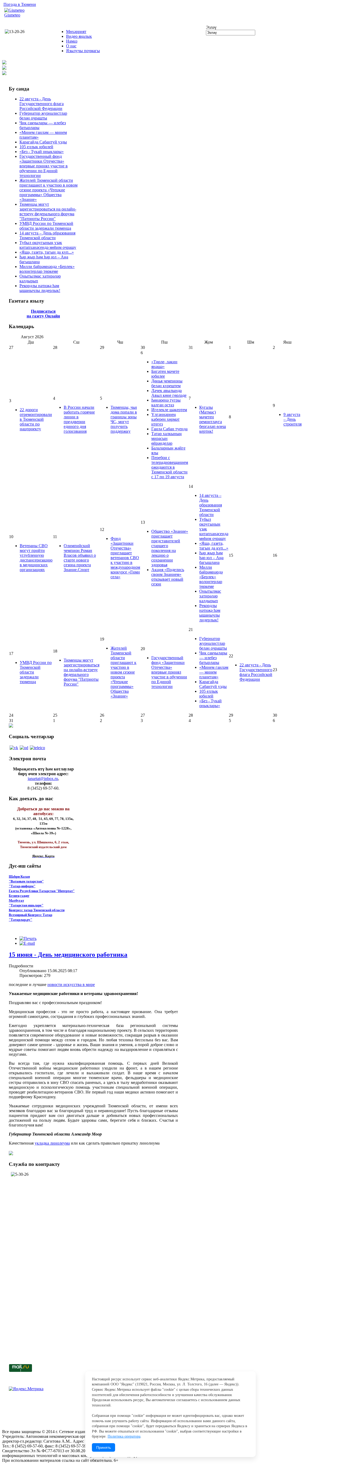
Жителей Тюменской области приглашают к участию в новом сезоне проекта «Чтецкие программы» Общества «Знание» (48, 190)
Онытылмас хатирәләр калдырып (210, 596)
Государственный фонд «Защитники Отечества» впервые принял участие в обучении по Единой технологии (43, 166)
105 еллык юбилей (36, 147)
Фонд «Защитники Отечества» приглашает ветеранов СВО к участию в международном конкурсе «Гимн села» (125, 557)
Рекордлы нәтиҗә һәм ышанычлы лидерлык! (39, 288)
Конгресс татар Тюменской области (36, 910)
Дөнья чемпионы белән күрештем (166, 383)
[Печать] (27, 938)
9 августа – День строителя (292, 419)
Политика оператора (124, 1436)
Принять (103, 1447)
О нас (71, 46)
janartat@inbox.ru (43, 778)
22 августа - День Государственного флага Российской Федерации (41, 104)
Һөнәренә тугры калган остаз (166, 402)
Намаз (71, 41)
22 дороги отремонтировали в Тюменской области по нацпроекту (36, 419)
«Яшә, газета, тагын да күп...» (46, 252)
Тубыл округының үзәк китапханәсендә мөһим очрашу (47, 245)
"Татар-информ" (22, 886)
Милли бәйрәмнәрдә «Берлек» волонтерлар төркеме (47, 269)
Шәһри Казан (19, 876)
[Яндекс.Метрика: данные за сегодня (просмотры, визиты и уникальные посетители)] (26, 1388)
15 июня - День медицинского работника (68, 954)
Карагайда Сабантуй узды (43, 142)
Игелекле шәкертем (169, 409)
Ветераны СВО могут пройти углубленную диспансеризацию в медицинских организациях (36, 557)
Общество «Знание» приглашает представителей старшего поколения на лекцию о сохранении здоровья (169, 548)
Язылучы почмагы (83, 50)
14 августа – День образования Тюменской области (47, 235)
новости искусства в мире (71, 984)
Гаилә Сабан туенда (169, 429)
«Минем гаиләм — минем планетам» (213, 672)
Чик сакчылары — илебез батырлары (213, 658)
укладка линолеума (52, 1143)
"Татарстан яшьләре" (26, 905)
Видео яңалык (79, 36)
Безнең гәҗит (19, 896)
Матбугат (16, 900)
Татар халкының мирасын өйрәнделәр (166, 438)
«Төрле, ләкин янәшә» (164, 364)
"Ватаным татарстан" (26, 881)
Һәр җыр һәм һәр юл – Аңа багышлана (211, 558)
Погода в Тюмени (19, 4)
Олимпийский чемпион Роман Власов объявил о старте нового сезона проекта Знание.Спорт (80, 557)
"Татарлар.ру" (20, 920)
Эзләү (211, 27)
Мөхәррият (76, 31)
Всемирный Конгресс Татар (30, 915)
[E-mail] (27, 943)
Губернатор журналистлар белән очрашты (43, 115)
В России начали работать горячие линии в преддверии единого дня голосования (79, 419)
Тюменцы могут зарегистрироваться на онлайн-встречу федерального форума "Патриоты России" (47, 211)
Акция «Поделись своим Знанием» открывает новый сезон (167, 576)
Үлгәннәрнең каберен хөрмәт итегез (165, 419)
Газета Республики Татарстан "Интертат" (42, 891)
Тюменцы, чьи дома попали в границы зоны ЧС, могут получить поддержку (124, 419)
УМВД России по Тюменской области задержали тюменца (46, 225)
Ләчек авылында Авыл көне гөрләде (168, 393)
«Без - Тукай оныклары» (41, 151)
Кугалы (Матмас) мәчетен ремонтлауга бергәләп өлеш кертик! (212, 419)
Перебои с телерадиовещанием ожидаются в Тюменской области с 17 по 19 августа (169, 467)
